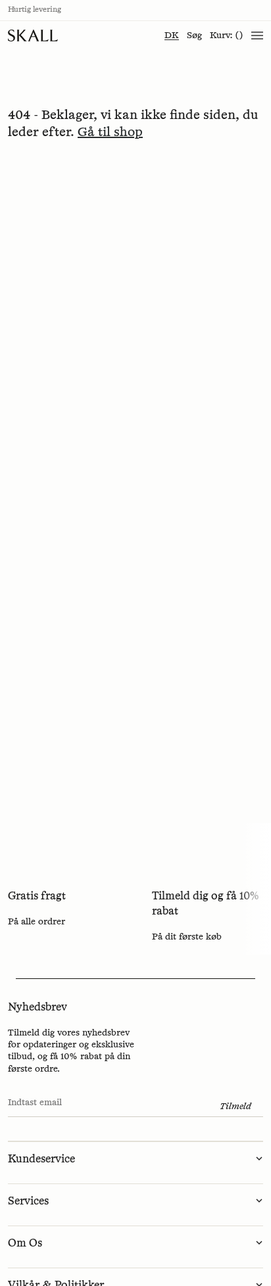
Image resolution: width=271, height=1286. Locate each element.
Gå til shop (110, 132)
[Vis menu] (257, 35)
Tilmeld (235, 1106)
